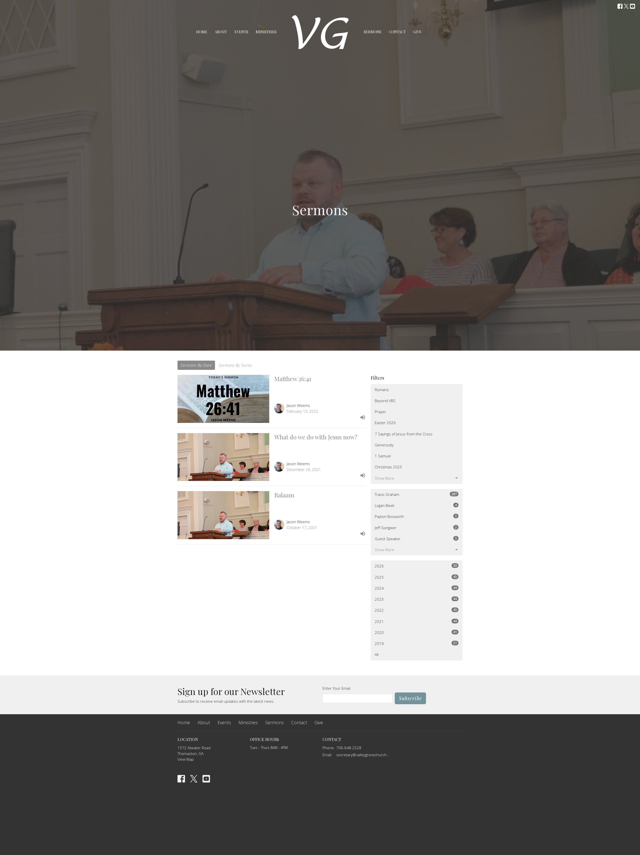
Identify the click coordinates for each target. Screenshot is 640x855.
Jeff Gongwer (416, 527)
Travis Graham (416, 494)
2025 (416, 577)
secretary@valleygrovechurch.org (363, 754)
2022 (416, 610)
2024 (416, 588)
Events (241, 31)
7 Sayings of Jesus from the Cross (403, 433)
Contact (397, 31)
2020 (416, 632)
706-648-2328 (348, 747)
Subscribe (410, 698)
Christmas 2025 (388, 466)
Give (417, 31)
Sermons (372, 31)
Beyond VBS (385, 400)
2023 (416, 599)
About (221, 31)
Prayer (380, 411)
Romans (382, 389)
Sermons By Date (196, 365)
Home (201, 31)
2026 (416, 565)
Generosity (384, 444)
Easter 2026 (385, 422)
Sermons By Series (235, 365)
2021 (416, 621)
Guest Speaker (416, 538)
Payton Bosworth (416, 516)
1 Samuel (383, 455)
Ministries (266, 31)
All (376, 654)
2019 (416, 643)
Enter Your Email (336, 688)
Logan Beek (416, 505)
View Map (186, 759)
